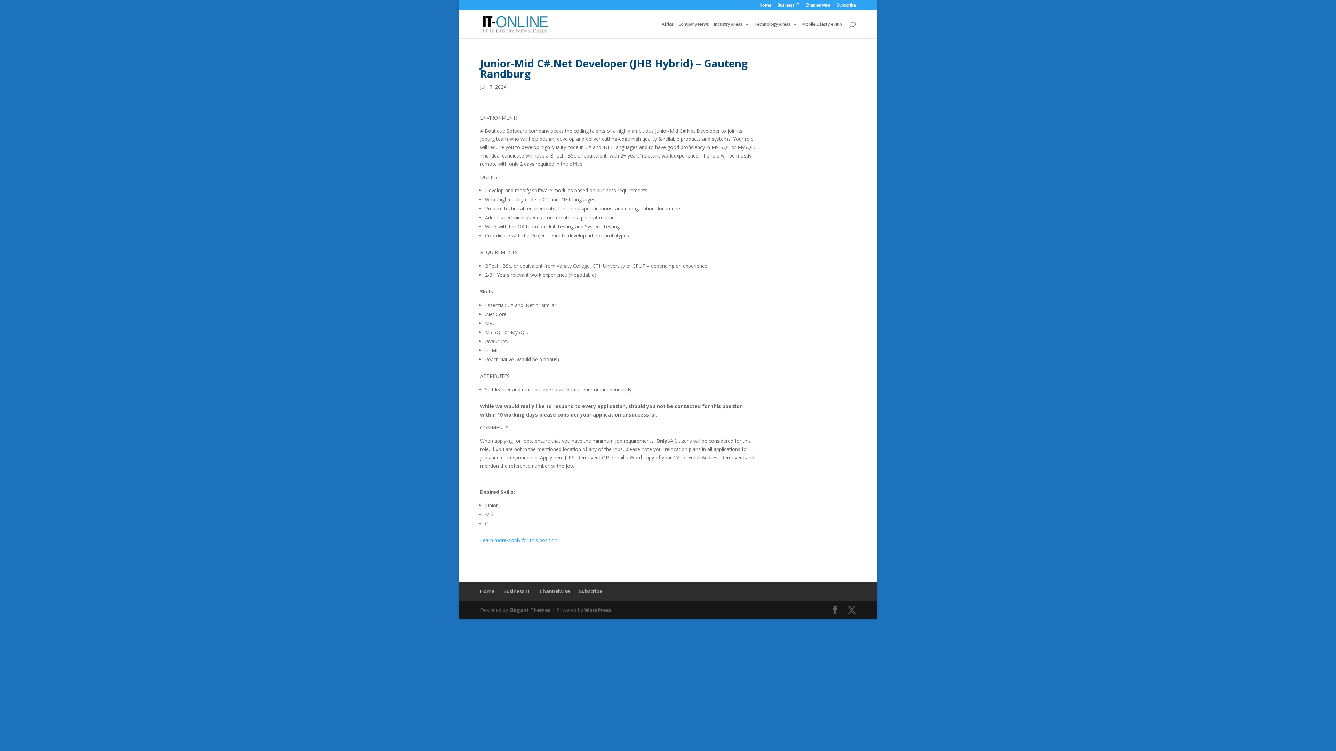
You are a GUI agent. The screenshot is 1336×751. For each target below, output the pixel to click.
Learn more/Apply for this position (518, 540)
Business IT (789, 5)
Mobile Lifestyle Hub (822, 24)
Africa (668, 24)
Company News (693, 24)
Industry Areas (728, 24)
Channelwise (818, 5)
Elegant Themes (530, 610)
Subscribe (846, 5)
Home (765, 5)
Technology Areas (772, 24)
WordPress (598, 610)
